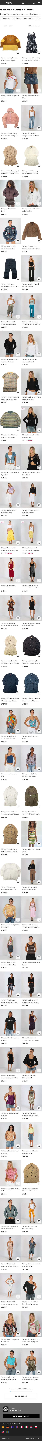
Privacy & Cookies (30, 1438)
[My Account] (28, 2)
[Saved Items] (34, 2)
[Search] (23, 2)
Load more (21, 1396)
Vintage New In (7, 18)
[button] (3, 1427)
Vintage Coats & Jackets (25, 18)
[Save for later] (18, 52)
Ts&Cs (38, 1438)
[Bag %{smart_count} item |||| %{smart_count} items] (39, 2)
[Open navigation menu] (3, 2)
